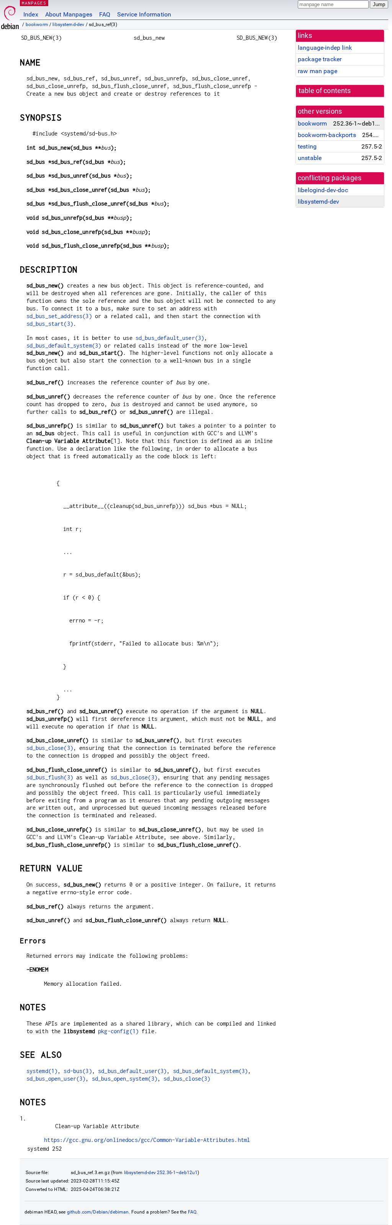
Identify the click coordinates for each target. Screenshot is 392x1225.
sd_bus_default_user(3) (170, 338)
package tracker (319, 59)
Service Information (144, 14)
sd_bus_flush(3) (49, 777)
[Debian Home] (10, 15)
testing (307, 146)
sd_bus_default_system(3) (63, 345)
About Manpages (68, 14)
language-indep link (325, 47)
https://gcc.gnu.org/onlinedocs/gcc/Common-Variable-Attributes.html (147, 1140)
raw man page (317, 71)
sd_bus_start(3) (49, 323)
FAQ (104, 14)
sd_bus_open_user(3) (56, 1078)
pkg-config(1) (118, 1031)
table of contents (325, 91)
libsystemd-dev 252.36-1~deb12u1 (161, 1172)
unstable (310, 158)
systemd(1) (42, 1071)
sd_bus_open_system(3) (124, 1078)
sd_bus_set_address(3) (59, 316)
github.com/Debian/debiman (98, 1212)
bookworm (37, 24)
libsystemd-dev (68, 24)
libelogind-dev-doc (323, 190)
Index (30, 14)
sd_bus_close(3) (49, 748)
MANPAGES (34, 2)
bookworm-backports (327, 135)
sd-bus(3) (77, 1071)
